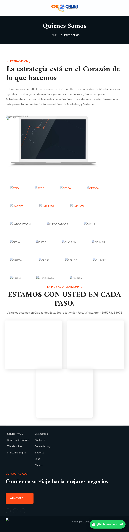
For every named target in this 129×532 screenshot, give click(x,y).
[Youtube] (22, 510)
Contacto (40, 440)
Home (53, 35)
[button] (120, 8)
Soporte (39, 452)
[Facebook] (8, 510)
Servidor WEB (15, 434)
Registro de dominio (18, 440)
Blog (37, 459)
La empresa (41, 434)
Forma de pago (43, 446)
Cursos (38, 465)
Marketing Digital (16, 452)
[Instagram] (15, 510)
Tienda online (14, 446)
